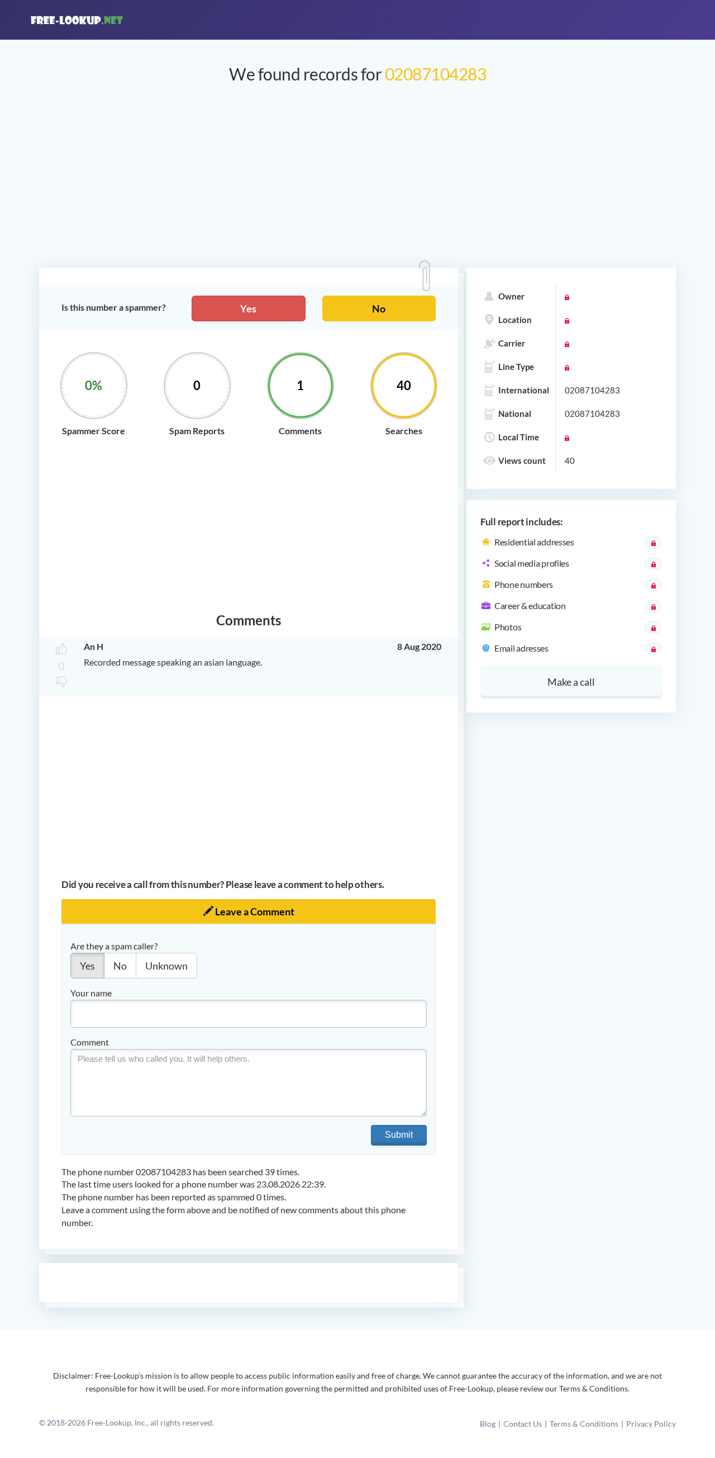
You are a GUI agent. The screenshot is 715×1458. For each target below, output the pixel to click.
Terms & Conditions (584, 1423)
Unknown (166, 966)
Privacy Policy (651, 1423)
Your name (91, 992)
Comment (89, 1042)
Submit (399, 1134)
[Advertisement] (357, 181)
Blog (487, 1423)
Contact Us (522, 1423)
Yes (248, 308)
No (378, 308)
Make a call (571, 682)
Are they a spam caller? (114, 946)
